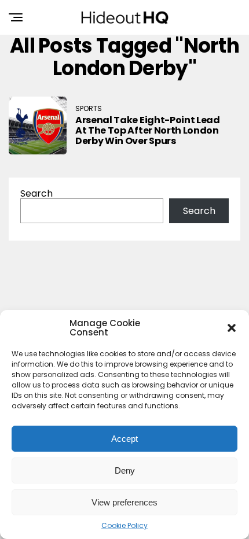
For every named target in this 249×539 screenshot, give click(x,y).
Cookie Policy (124, 525)
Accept (124, 439)
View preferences (124, 502)
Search (36, 193)
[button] (231, 328)
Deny (125, 470)
